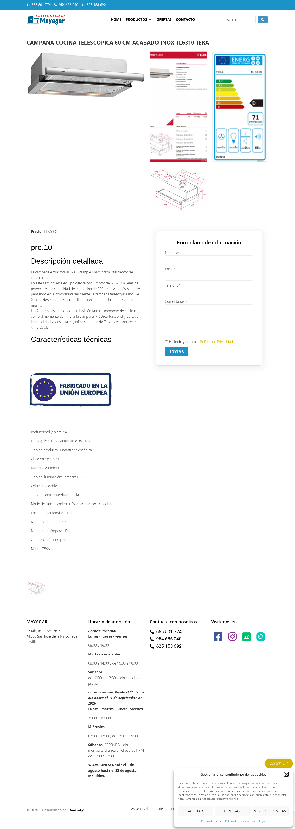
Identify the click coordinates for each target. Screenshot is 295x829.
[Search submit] (263, 19)
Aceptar (195, 811)
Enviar (176, 351)
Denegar (232, 811)
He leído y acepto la (201, 341)
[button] (286, 774)
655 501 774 (279, 763)
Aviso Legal (258, 821)
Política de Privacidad (237, 821)
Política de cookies (212, 821)
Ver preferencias (270, 811)
